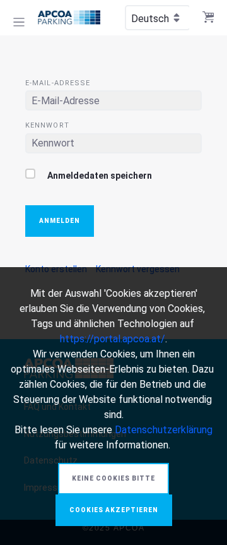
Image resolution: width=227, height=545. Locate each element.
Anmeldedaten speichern (98, 176)
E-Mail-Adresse (57, 83)
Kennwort (47, 125)
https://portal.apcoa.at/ (112, 339)
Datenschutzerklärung (163, 430)
